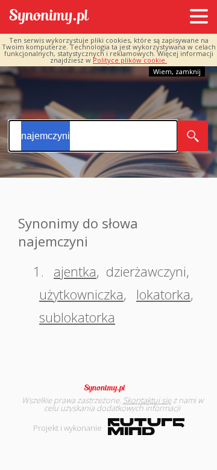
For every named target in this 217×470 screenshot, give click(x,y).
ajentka (75, 271)
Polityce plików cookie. (130, 59)
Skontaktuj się (147, 400)
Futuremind (146, 426)
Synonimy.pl (49, 17)
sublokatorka (77, 317)
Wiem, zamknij (177, 71)
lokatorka (163, 294)
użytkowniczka (81, 294)
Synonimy (108, 388)
